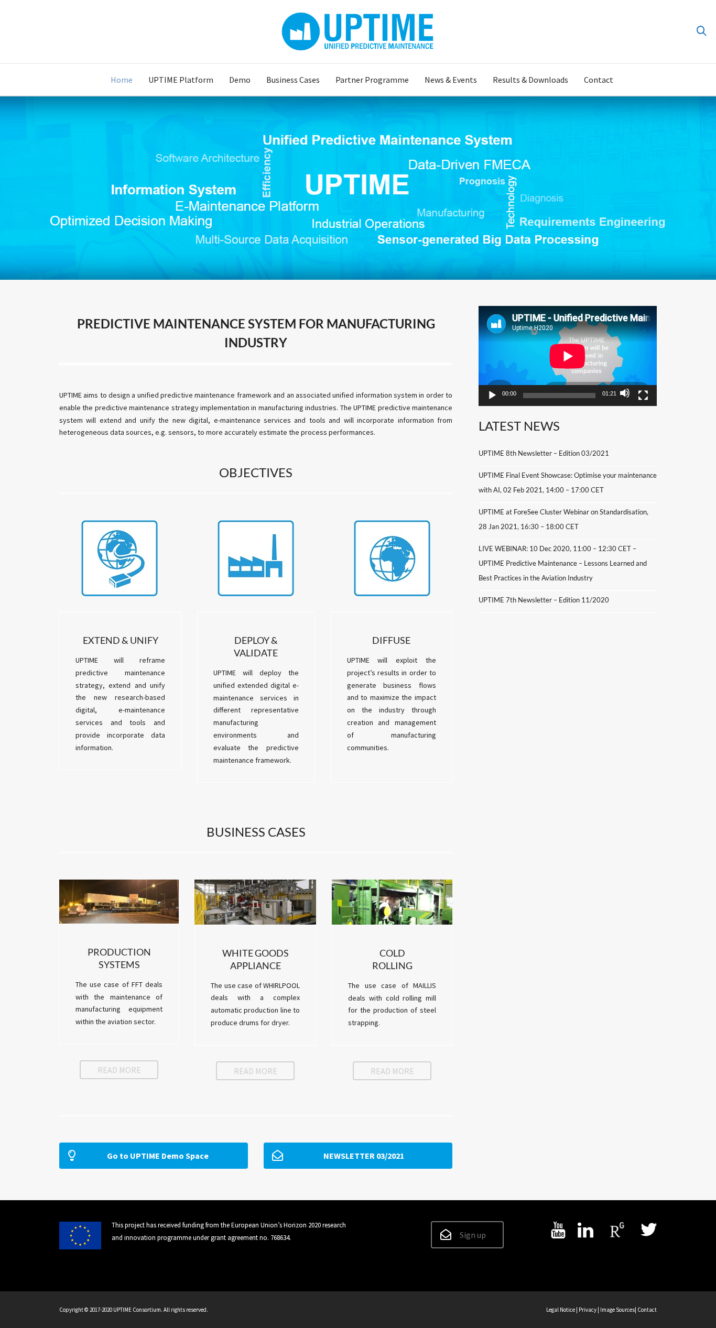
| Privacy (587, 1309)
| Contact (646, 1309)
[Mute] (625, 393)
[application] (568, 356)
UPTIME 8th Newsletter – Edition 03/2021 (544, 453)
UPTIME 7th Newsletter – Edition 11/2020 (544, 600)
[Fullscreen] (643, 395)
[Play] (492, 395)
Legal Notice (560, 1309)
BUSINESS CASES (256, 831)
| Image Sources (616, 1309)
